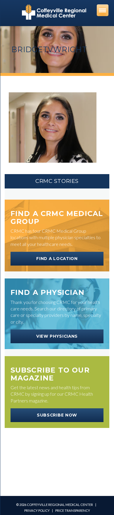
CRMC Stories (57, 181)
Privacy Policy (37, 510)
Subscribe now (57, 415)
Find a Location (56, 258)
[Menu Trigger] (102, 10)
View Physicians (57, 336)
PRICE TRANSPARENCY (72, 510)
